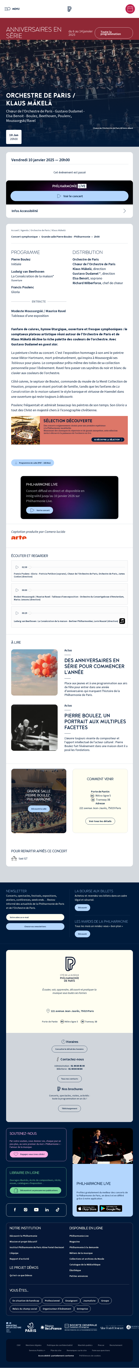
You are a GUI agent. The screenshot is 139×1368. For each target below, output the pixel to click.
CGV (18, 1345)
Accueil (15, 230)
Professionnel (52, 1300)
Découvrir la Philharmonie (23, 1235)
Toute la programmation (111, 33)
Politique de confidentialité (60, 1345)
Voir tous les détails (100, 821)
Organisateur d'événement (57, 1308)
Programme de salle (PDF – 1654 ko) (35, 463)
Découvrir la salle (38, 808)
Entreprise (82, 1308)
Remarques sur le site (77, 1350)
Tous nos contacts (69, 1078)
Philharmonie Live (79, 1235)
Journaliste (89, 1300)
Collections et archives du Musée (87, 1258)
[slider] (77, 567)
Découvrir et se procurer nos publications (39, 1190)
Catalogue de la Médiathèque (85, 1264)
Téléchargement (69, 1108)
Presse (101, 1345)
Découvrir (82, 907)
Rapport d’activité (19, 1258)
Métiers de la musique (81, 1253)
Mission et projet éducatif (23, 1241)
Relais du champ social (25, 1308)
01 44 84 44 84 (75, 1068)
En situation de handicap (26, 1300)
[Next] (129, 52)
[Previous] (121, 52)
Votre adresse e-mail (19, 917)
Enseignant (71, 1300)
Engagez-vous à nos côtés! (32, 1154)
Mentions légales (34, 1345)
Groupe (105, 1300)
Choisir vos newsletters (35, 926)
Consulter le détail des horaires (69, 1049)
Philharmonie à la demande (84, 1247)
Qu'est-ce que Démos (21, 1275)
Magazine (75, 1241)
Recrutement (116, 1345)
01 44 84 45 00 (78, 1065)
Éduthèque (75, 1270)
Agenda (25, 230)
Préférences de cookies (90, 1355)
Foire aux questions (101, 1350)
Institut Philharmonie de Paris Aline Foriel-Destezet (37, 1247)
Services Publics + (37, 1350)
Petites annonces (79, 1276)
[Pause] (113, 52)
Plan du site (56, 1350)
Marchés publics (85, 1345)
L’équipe (14, 1253)
